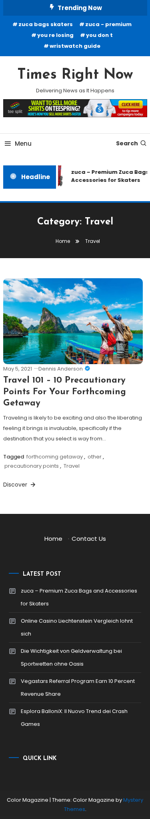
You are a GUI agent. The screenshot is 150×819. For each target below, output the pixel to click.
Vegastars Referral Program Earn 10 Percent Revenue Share (78, 687)
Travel (72, 466)
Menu (23, 143)
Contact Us (89, 538)
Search (127, 143)
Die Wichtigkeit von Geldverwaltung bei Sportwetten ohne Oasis (71, 657)
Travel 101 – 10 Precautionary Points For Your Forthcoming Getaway (64, 392)
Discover (16, 485)
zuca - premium (108, 24)
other (95, 456)
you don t (99, 35)
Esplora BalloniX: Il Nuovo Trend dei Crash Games (74, 717)
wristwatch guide (75, 46)
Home (53, 538)
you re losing (55, 35)
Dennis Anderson (60, 369)
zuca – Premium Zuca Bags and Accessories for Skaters (79, 597)
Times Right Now (75, 75)
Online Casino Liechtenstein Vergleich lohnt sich (77, 627)
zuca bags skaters (45, 24)
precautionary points (31, 466)
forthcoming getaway (54, 456)
